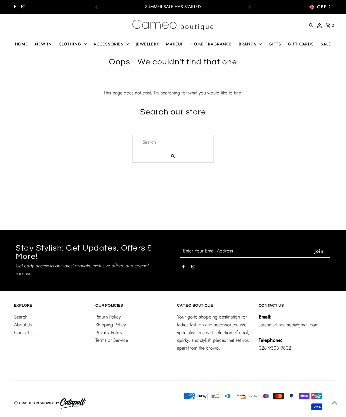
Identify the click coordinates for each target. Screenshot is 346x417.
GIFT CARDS (301, 44)
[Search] (311, 25)
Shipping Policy (110, 324)
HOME (21, 44)
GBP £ (324, 7)
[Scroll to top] (334, 403)
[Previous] (96, 7)
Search (21, 316)
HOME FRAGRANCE (211, 44)
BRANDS (248, 44)
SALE (326, 44)
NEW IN (43, 44)
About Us (23, 324)
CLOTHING (70, 44)
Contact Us (24, 332)
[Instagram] (22, 7)
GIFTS (275, 44)
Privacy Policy (108, 332)
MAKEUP (175, 44)
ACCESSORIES (109, 44)
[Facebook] (14, 7)
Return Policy (108, 316)
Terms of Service (111, 340)
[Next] (249, 7)
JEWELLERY (147, 44)
